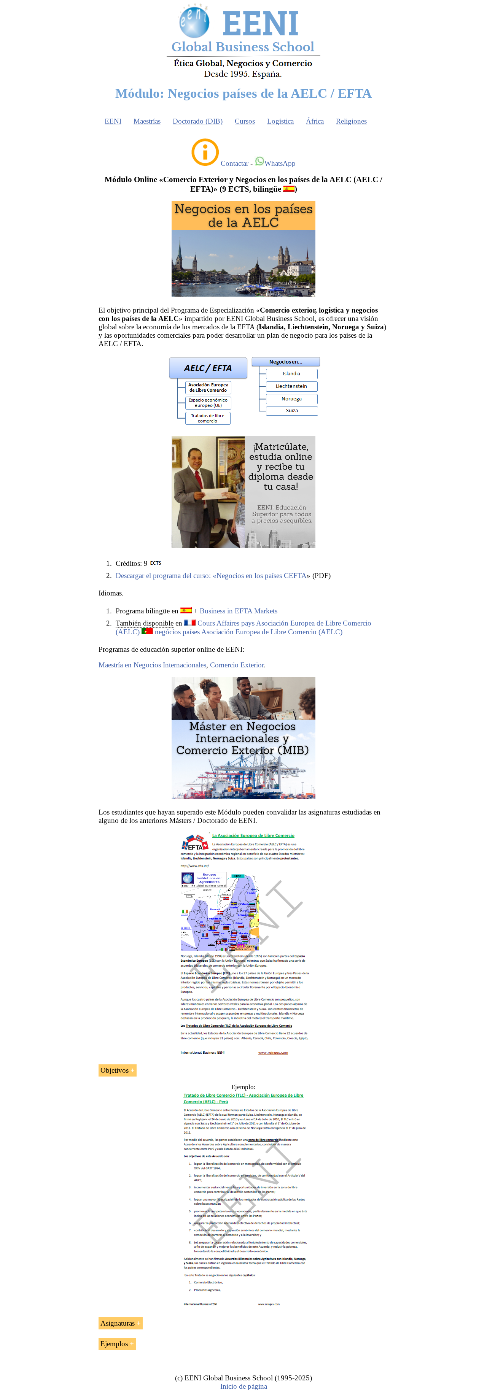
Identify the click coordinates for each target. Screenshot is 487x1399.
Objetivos (114, 1070)
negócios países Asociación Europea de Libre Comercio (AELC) (248, 632)
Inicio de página (243, 1386)
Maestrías (147, 121)
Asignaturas (117, 1323)
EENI (113, 121)
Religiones (351, 121)
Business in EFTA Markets (238, 611)
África (315, 121)
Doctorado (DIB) (198, 121)
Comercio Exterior (237, 665)
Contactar (234, 163)
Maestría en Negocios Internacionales (152, 665)
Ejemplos (114, 1344)
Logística (280, 121)
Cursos (245, 121)
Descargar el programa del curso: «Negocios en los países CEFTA (211, 576)
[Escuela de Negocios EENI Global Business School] (243, 78)
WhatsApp (280, 163)
